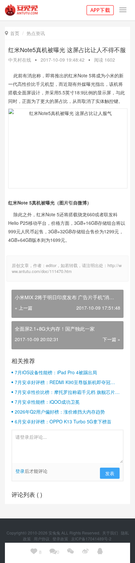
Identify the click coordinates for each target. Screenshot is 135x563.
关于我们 (110, 532)
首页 (12, 33)
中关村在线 (19, 59)
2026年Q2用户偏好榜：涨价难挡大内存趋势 (60, 411)
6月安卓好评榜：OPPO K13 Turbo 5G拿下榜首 (63, 421)
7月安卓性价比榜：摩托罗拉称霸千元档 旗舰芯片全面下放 (67, 392)
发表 (109, 473)
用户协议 (42, 538)
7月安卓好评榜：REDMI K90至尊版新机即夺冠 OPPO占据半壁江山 (62, 382)
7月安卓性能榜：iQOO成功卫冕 (47, 401)
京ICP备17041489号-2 (91, 538)
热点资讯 (36, 33)
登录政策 (60, 538)
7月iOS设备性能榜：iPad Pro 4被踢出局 (56, 372)
